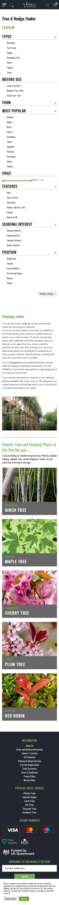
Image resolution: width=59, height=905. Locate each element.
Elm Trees (29, 804)
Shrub (9, 62)
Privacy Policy (29, 776)
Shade (9, 283)
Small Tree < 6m (14, 95)
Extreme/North (13, 268)
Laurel (9, 141)
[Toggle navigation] (3, 4)
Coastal (10, 263)
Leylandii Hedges (30, 797)
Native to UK (12, 217)
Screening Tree (13, 57)
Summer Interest (14, 240)
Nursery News (29, 780)
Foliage (10, 212)
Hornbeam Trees (29, 812)
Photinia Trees (29, 793)
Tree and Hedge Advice (29, 764)
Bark (9, 192)
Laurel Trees (29, 801)
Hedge (9, 52)
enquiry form (30, 381)
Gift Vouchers (29, 757)
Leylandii (10, 146)
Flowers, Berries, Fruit (16, 207)
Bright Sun (11, 258)
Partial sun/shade (14, 273)
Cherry (9, 132)
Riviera (10, 278)
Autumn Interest (14, 230)
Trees (9, 72)
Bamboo (10, 117)
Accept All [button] (24, 898)
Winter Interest (13, 245)
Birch (9, 127)
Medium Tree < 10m (15, 90)
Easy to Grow (12, 197)
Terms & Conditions (29, 772)
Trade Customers (29, 768)
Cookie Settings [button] (10, 898)
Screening (11, 156)
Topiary (10, 67)
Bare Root (11, 43)
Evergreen (11, 202)
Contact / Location (29, 753)
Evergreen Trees (29, 808)
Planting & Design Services (29, 761)
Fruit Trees (11, 48)
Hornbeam (11, 137)
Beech (9, 122)
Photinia (10, 151)
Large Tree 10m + (14, 85)
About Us (29, 745)
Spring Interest (13, 235)
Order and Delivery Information (29, 749)
